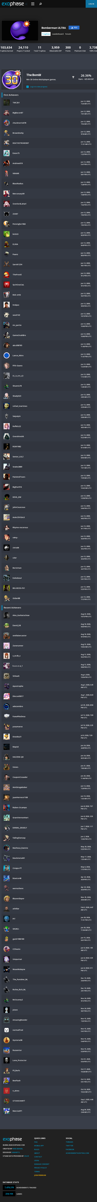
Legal (36, 1160)
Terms (37, 1171)
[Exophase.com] (14, 3)
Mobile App (39, 1145)
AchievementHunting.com (77, 1153)
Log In (91, 4)
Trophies (46, 34)
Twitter (69, 1145)
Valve (26, 1156)
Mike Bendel (18, 1149)
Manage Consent (41, 1164)
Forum (68, 34)
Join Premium (40, 1175)
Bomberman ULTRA (53, 28)
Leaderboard (58, 34)
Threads (69, 1142)
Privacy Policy (40, 1168)
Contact (38, 1157)
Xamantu (16, 1152)
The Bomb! (33, 75)
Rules (36, 1149)
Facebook (70, 1149)
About (37, 1153)
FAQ (35, 1142)
